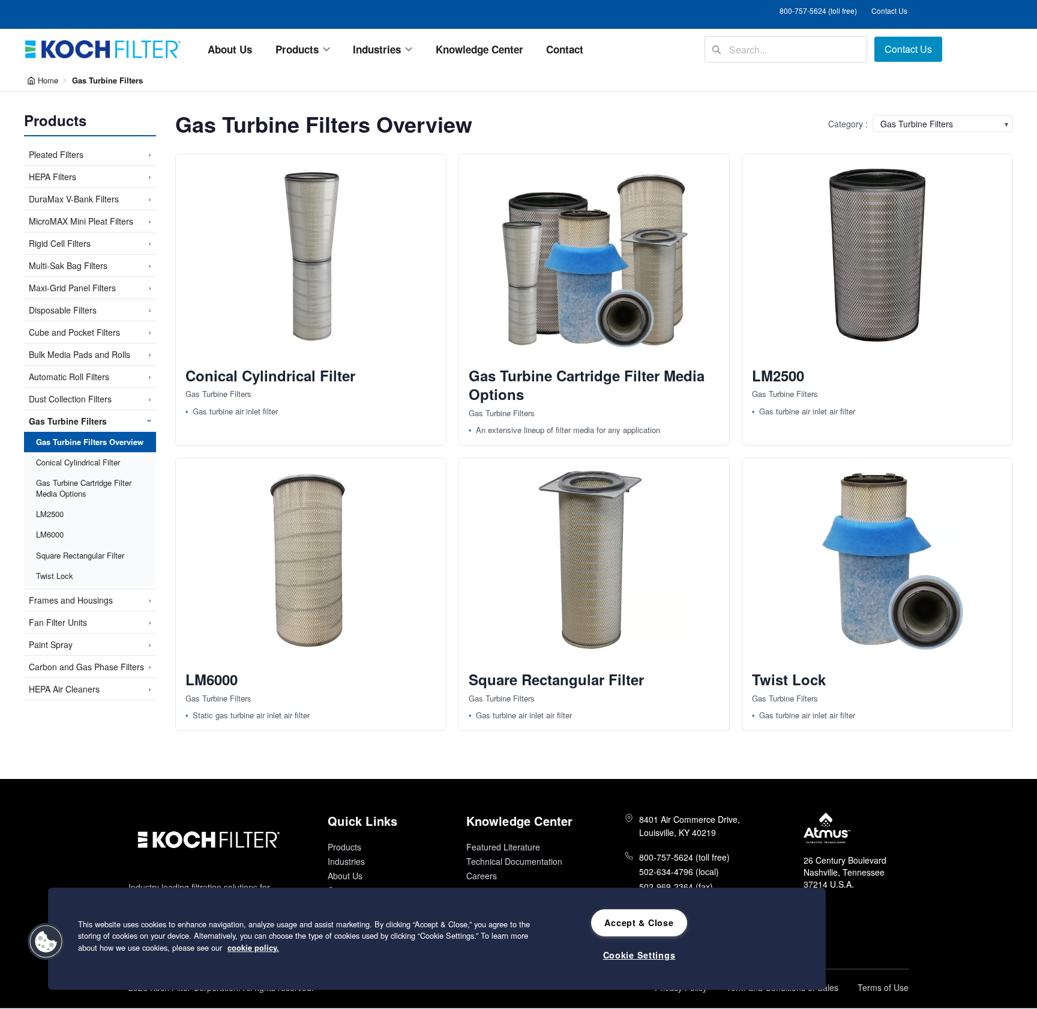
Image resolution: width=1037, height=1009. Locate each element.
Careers (481, 876)
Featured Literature (503, 847)
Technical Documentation (514, 861)
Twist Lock (54, 575)
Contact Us (889, 10)
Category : (848, 124)
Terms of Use (883, 987)
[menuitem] (230, 49)
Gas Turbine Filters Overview (89, 441)
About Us (345, 876)
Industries (346, 861)
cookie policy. (253, 947)
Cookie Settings (639, 955)
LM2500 (50, 513)
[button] (46, 942)
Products (344, 847)
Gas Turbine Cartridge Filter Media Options (83, 487)
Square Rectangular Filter (80, 554)
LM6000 (50, 534)
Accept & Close (638, 923)
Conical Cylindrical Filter (78, 461)
